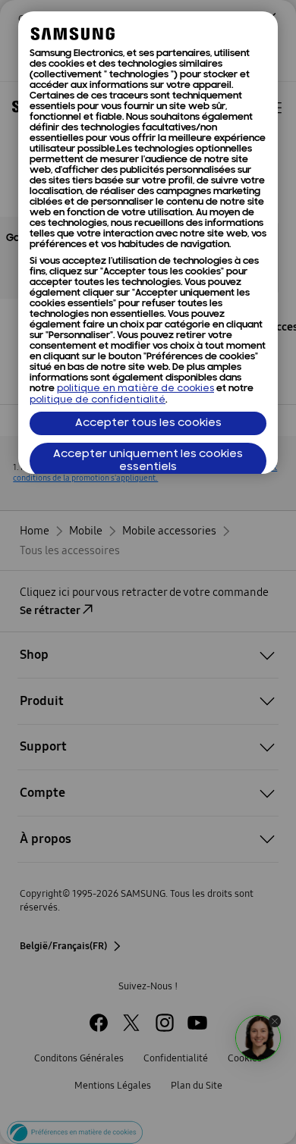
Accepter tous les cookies (148, 423)
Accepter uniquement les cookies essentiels (148, 461)
